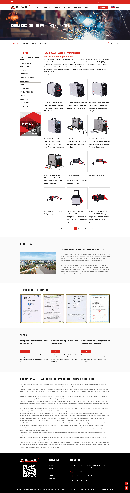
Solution (66, 7)
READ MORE (23, 366)
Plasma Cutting (24, 74)
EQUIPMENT (15, 43)
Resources (77, 7)
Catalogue (25, 43)
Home (38, 7)
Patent (34, 43)
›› (92, 228)
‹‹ (61, 228)
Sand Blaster (23, 95)
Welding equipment (49, 59)
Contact (87, 7)
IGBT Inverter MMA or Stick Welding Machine (29, 58)
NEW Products (44, 43)
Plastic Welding (24, 88)
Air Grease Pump (24, 103)
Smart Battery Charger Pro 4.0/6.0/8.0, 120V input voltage (54, 212)
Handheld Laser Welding (26, 92)
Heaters (22, 85)
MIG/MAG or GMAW (24, 66)
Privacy (87, 489)
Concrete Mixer (24, 106)
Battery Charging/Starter (27, 77)
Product (56, 7)
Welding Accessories (25, 81)
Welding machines (49, 74)
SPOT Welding (23, 70)
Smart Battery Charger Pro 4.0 (96, 175)
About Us (46, 7)
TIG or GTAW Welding (25, 63)
